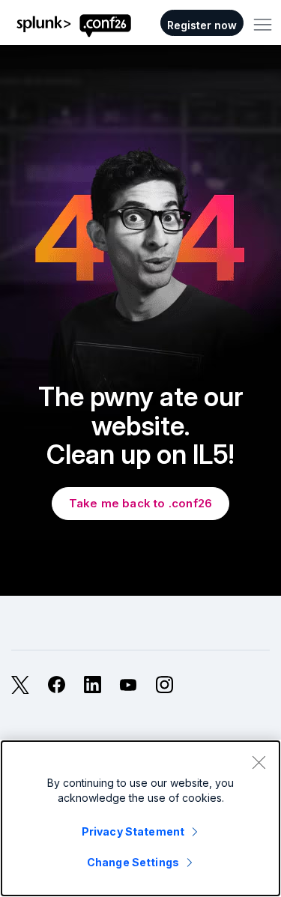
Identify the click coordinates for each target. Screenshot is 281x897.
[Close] (258, 762)
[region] (140, 818)
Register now (202, 25)
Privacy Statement (133, 831)
